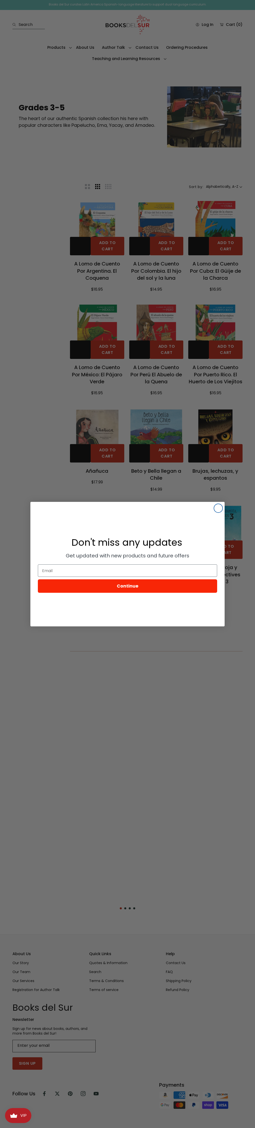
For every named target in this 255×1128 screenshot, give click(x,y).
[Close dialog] (218, 508)
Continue (127, 586)
